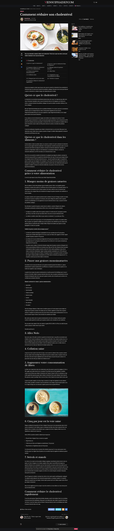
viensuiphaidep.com (59, 2)
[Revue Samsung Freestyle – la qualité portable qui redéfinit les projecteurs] (75, 42)
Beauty (79, 31)
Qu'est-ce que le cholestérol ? (35, 63)
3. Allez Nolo (52, 71)
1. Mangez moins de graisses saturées (55, 68)
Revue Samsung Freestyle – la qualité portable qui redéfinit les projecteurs (85, 42)
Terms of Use (56, 528)
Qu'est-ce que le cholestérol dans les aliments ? (56, 64)
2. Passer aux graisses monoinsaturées (32, 71)
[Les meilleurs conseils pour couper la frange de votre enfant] (75, 28)
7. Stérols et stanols (54, 78)
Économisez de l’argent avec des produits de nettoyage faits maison (85, 35)
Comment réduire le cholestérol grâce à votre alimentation (35, 68)
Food (79, 51)
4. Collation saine (31, 74)
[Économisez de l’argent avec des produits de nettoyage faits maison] (75, 35)
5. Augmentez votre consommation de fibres (53, 75)
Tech (79, 45)
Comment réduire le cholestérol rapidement (35, 81)
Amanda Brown (27, 18)
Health (22, 11)
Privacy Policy (50, 528)
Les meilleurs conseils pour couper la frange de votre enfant (85, 28)
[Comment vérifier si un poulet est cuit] (75, 49)
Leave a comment (62, 524)
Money (79, 38)
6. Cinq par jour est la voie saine (36, 78)
